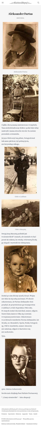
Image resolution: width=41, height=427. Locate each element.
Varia (30, 414)
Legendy (25, 414)
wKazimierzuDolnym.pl (13, 419)
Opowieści (11, 414)
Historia (20, 18)
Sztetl (35, 414)
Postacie (4, 414)
